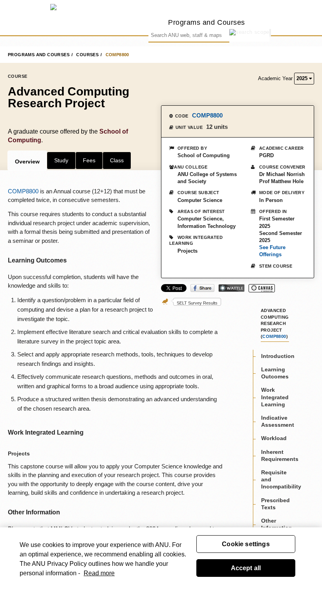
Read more (99, 573)
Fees (89, 160)
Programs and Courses (206, 22)
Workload (274, 438)
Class (117, 160)
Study (61, 160)
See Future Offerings (272, 250)
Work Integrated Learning (275, 397)
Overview (27, 161)
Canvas (262, 288)
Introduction (278, 356)
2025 (302, 78)
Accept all (246, 568)
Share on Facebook (202, 288)
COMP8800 (117, 54)
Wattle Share (231, 288)
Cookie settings (245, 544)
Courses (87, 54)
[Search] (270, 33)
